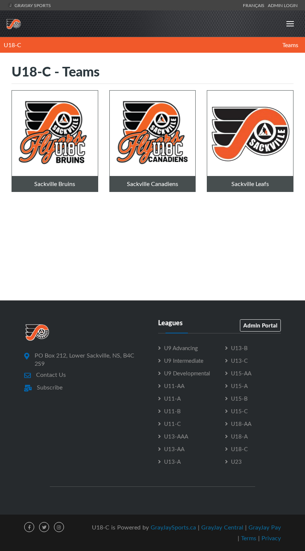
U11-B (172, 411)
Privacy (271, 538)
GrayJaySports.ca (173, 527)
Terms (248, 538)
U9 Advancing (181, 348)
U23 (236, 461)
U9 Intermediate (183, 360)
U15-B (239, 398)
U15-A (239, 385)
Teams (290, 45)
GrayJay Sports (32, 5)
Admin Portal (260, 325)
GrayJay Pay (264, 527)
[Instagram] (59, 527)
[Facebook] (29, 527)
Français (255, 5)
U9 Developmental (187, 373)
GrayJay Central (222, 527)
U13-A (172, 461)
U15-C (239, 411)
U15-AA (241, 373)
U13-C (239, 360)
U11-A (172, 398)
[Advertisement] (152, 267)
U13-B (239, 348)
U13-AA (174, 449)
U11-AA (174, 385)
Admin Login (283, 5)
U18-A (239, 436)
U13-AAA (176, 436)
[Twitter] (44, 527)
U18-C (12, 45)
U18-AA (241, 423)
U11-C (172, 423)
